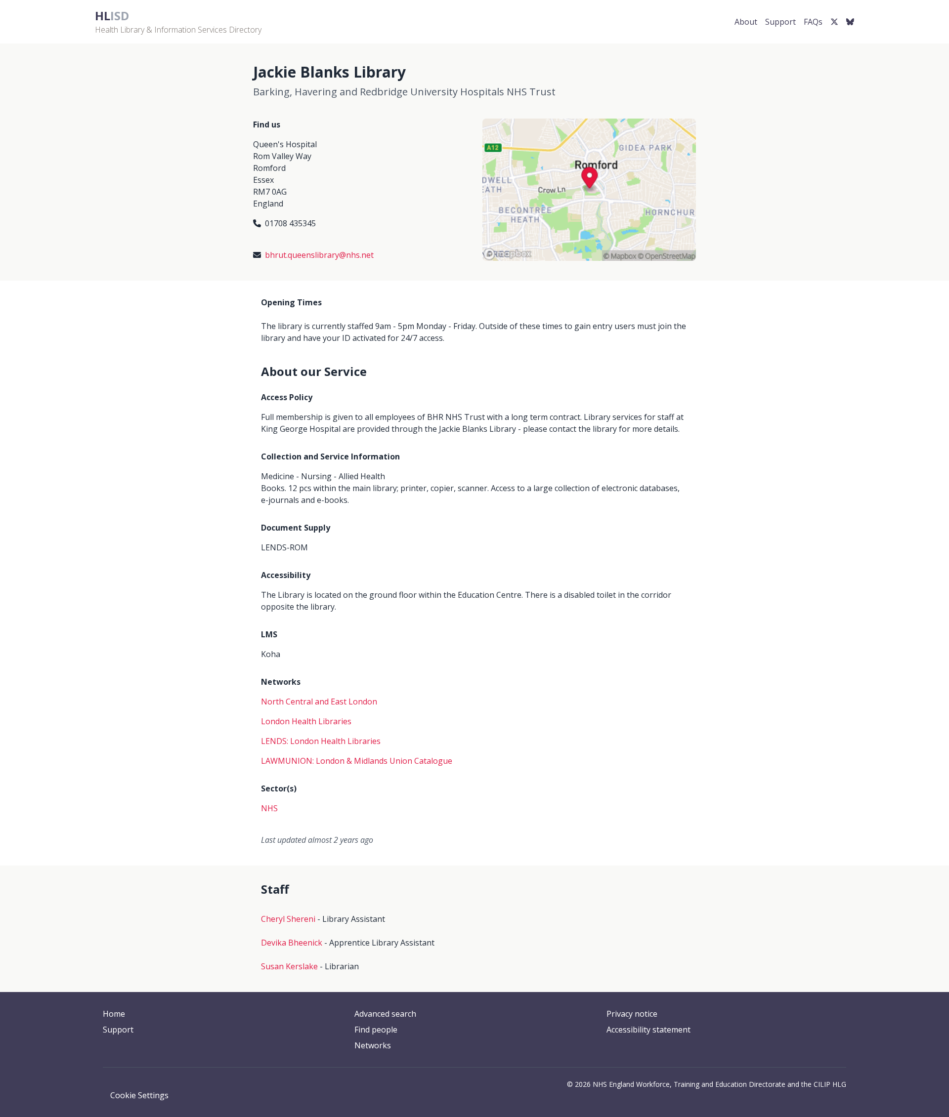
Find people (375, 1029)
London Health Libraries (306, 721)
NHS (269, 808)
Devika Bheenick (291, 942)
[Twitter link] (834, 21)
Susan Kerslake (289, 966)
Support (780, 21)
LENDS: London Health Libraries (321, 741)
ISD (112, 15)
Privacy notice (631, 1013)
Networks (372, 1045)
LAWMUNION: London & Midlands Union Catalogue (356, 760)
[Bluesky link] (850, 21)
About (745, 21)
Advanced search (385, 1013)
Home (114, 1013)
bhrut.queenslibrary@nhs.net (319, 254)
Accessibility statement (648, 1029)
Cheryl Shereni (288, 918)
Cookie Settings (139, 1095)
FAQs (813, 21)
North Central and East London (319, 701)
